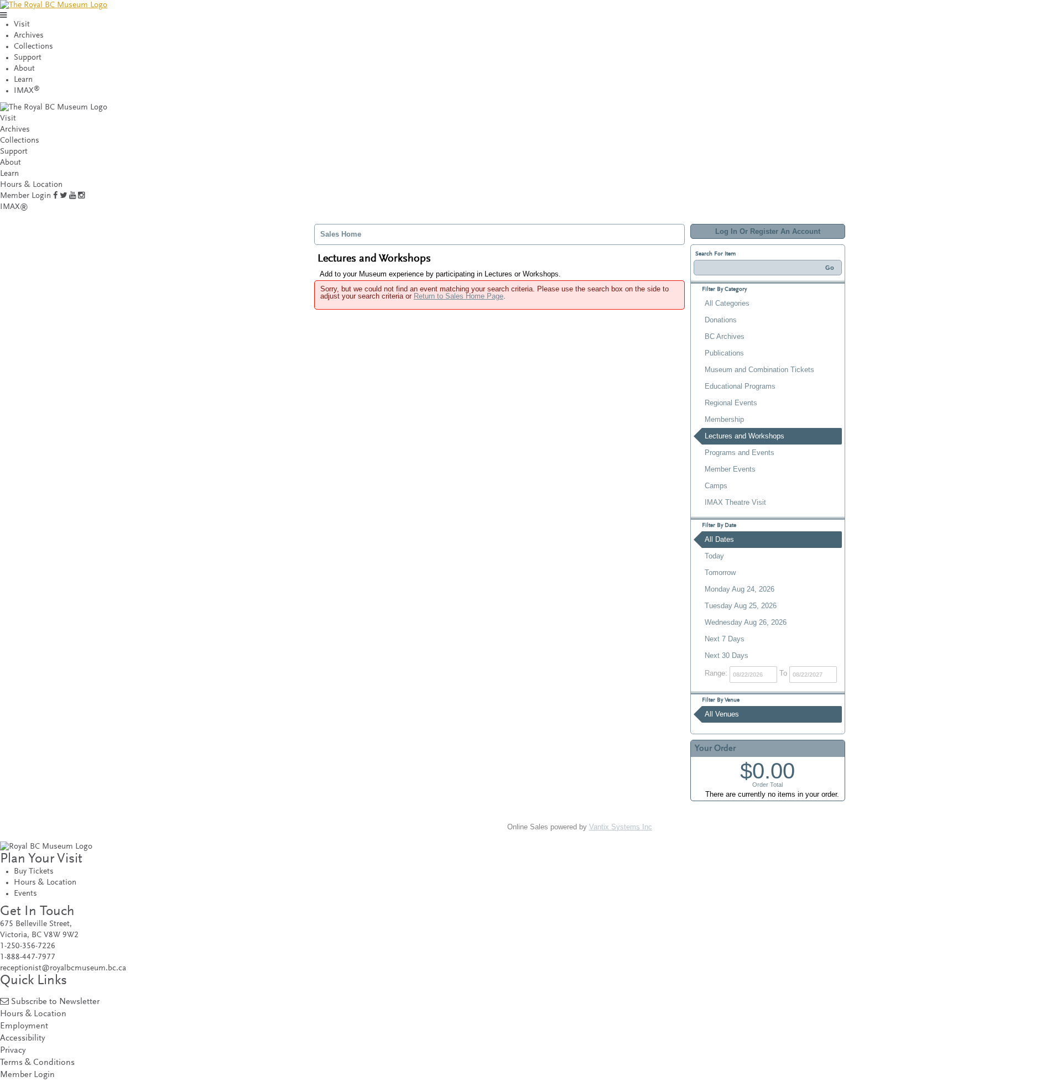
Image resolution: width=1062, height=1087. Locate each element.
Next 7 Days (725, 639)
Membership (724, 419)
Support (27, 58)
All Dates (719, 539)
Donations (721, 320)
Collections (33, 47)
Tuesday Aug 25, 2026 (741, 606)
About (24, 69)
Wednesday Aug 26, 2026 (746, 622)
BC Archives (725, 336)
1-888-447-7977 (27, 957)
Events (25, 894)
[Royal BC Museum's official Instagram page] (81, 196)
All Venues (722, 714)
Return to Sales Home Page (458, 296)
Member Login (25, 196)
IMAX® (14, 207)
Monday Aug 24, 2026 (739, 589)
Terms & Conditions (37, 1063)
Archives (29, 36)
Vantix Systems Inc (620, 827)
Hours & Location (31, 185)
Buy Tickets (34, 871)
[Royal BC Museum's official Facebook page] (55, 196)
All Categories (727, 303)
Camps (716, 486)
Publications (724, 353)
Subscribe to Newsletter (55, 1002)
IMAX (27, 91)
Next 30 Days (726, 655)
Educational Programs (740, 386)
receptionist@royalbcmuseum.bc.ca (63, 968)
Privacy (12, 1051)
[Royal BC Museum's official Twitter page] (63, 196)
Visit (22, 24)
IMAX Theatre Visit (735, 502)
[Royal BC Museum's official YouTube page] (72, 196)
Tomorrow (720, 572)
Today (714, 556)
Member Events (730, 469)
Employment (24, 1026)
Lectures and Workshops (744, 436)
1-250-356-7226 (27, 946)
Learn (23, 80)
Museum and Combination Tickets (759, 369)
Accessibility (22, 1038)
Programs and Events (739, 452)
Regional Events (731, 403)
